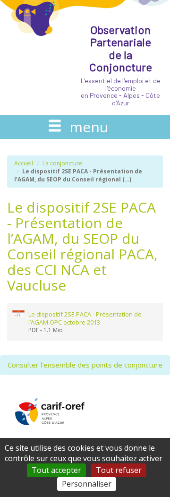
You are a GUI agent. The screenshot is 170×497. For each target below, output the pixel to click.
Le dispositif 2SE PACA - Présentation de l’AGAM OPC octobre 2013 (85, 318)
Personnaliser (86, 484)
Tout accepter (56, 470)
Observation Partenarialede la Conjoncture (121, 65)
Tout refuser (119, 470)
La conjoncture (62, 163)
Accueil (23, 163)
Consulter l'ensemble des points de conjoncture (85, 364)
